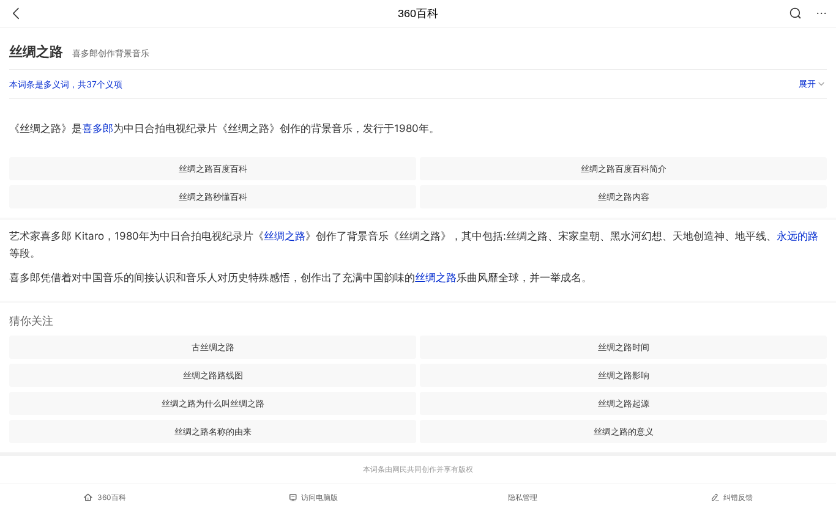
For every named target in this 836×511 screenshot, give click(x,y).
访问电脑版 (319, 497)
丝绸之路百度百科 (213, 168)
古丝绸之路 (213, 347)
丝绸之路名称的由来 (213, 431)
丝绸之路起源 (623, 403)
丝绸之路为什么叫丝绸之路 (213, 403)
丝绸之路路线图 (213, 375)
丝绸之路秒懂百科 (213, 196)
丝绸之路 (284, 236)
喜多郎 (97, 128)
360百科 (418, 13)
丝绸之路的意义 (624, 431)
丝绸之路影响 (623, 375)
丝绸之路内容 (623, 196)
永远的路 (797, 236)
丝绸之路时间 (623, 347)
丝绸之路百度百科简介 (623, 168)
